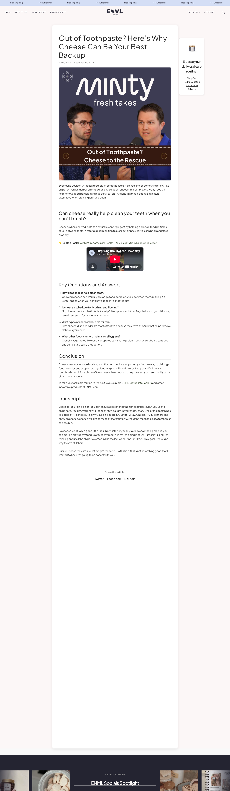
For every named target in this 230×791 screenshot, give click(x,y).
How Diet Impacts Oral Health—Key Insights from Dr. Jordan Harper (117, 242)
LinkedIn (129, 478)
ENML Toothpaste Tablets (137, 382)
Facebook (114, 478)
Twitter (99, 478)
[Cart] (223, 12)
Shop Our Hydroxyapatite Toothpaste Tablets (192, 83)
